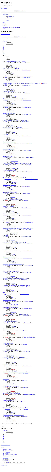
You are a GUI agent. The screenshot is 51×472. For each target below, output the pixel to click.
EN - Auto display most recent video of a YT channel (14, 61)
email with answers (7, 249)
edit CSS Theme (6, 134)
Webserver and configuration (31, 179)
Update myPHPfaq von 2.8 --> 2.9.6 (11, 271)
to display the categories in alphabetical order (12, 127)
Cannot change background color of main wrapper (13, 264)
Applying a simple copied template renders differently (14, 98)
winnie (6, 380)
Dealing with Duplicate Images (9, 170)
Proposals (25, 344)
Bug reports (26, 92)
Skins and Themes (27, 100)
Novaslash (7, 114)
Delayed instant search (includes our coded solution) (14, 357)
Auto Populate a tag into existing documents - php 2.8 (14, 242)
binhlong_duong (8, 164)
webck (6, 62)
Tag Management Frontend (9, 156)
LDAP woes (5, 235)
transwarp (7, 416)
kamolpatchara (8, 179)
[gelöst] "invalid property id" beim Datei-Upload (13, 415)
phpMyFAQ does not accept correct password (12, 199)
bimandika (7, 322)
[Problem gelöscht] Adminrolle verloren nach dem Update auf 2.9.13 (17, 163)
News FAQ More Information (9, 336)
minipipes (7, 344)
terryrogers (7, 308)
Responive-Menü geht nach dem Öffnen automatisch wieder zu (16, 285)
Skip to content (4, 8)
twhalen (6, 236)
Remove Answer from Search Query (11, 307)
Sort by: (13, 423)
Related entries (6, 292)
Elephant (6, 272)
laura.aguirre (7, 92)
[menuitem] (10, 16)
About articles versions (8, 106)
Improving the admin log (8, 400)
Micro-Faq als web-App (8, 343)
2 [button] (3, 46)
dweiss (6, 351)
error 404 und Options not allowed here (11, 393)
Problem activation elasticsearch (10, 256)
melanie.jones (7, 243)
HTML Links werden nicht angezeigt (11, 386)
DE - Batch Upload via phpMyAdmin (11, 68)
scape (6, 286)
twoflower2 (7, 222)
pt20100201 (7, 409)
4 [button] (3, 48)
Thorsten (6, 143)
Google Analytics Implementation (10, 321)
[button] (5, 41)
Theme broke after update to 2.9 (10, 192)
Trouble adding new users (8, 149)
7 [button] (3, 52)
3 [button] (3, 47)
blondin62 (7, 128)
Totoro (6, 186)
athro (6, 121)
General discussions (25, 62)
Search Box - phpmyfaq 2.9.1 (9, 300)
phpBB (7, 462)
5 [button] (3, 49)
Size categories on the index (9, 113)
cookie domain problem (8, 328)
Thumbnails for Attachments (9, 141)
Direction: (23, 423)
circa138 (6, 258)
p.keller (6, 207)
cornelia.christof (8, 157)
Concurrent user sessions (8, 364)
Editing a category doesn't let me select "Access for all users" (16, 120)
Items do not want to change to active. (11, 221)
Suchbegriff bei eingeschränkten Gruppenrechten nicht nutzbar (16, 278)
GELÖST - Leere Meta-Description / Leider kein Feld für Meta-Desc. (17, 76)
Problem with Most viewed (9, 91)
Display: (3, 423)
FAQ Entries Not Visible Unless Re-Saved (12, 350)
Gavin (6, 401)
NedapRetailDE (8, 229)
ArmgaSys (6, 358)
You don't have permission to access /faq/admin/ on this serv (15, 314)
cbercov (6, 135)
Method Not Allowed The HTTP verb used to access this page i (16, 371)
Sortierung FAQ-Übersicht (8, 206)
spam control (6, 379)
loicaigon (6, 100)
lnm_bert (6, 193)
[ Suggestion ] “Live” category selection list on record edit (15, 407)
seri (5, 294)
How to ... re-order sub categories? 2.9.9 (11, 213)
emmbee (6, 279)
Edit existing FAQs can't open (9, 185)
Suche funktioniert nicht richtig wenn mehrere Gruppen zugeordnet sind (18, 228)
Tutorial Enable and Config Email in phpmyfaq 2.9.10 (14, 177)
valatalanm (7, 250)
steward (6, 215)
